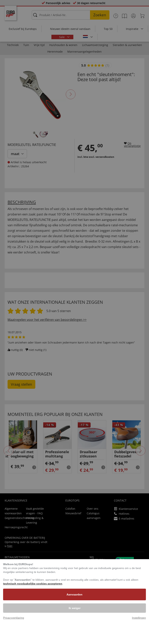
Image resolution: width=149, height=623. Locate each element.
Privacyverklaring (13, 617)
